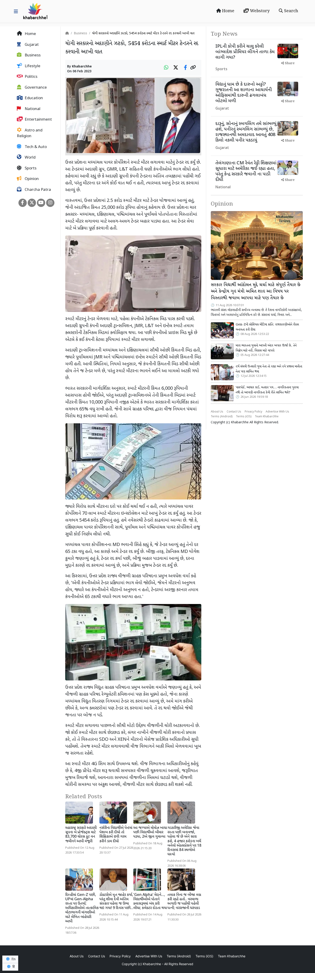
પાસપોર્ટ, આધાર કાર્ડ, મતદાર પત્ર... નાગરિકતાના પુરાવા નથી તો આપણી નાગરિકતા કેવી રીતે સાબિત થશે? (267, 390)
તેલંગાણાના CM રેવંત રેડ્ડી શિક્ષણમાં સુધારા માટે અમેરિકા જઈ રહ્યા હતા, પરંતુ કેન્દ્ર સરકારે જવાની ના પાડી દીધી (245, 171)
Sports (30, 168)
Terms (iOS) (243, 416)
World (30, 157)
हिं (13, 966)
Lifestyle (32, 66)
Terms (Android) (221, 416)
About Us (217, 412)
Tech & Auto (35, 147)
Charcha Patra (37, 189)
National (32, 109)
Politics (30, 76)
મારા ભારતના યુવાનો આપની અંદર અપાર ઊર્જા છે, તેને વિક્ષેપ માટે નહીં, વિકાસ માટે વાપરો (266, 348)
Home (227, 11)
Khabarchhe (82, 66)
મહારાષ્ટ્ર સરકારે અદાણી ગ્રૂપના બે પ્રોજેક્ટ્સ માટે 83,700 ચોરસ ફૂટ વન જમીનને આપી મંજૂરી (81, 835)
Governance (35, 87)
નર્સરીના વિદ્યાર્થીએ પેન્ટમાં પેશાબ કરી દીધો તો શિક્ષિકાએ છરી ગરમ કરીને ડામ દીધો (115, 835)
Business (32, 55)
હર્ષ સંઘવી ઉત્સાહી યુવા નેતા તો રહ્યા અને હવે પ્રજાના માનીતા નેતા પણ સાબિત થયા (269, 369)
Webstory (259, 11)
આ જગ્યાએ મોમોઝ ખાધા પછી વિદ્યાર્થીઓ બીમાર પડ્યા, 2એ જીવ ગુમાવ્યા (150, 832)
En (13, 959)
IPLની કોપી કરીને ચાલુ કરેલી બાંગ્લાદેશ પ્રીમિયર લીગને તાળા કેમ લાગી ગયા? (245, 52)
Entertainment (38, 119)
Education (33, 98)
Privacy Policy (253, 412)
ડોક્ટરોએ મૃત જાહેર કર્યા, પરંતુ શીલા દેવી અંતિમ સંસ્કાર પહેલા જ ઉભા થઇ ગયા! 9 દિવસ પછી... (116, 902)
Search (290, 11)
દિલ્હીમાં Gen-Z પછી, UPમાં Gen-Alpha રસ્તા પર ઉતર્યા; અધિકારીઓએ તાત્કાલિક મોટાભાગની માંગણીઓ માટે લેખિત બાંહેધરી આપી (82, 908)
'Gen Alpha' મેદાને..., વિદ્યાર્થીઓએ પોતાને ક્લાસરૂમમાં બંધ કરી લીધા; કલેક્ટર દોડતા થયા (150, 902)
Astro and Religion (29, 133)
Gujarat (31, 44)
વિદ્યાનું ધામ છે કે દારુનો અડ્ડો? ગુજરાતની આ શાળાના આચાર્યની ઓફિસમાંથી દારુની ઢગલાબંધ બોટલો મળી (243, 92)
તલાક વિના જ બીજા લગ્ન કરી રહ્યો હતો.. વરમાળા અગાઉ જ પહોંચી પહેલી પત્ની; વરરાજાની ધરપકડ (184, 902)
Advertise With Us (277, 412)
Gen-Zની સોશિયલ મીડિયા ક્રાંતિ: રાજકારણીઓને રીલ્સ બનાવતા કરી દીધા (267, 327)
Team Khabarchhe (267, 416)
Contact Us (234, 412)
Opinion (31, 179)
